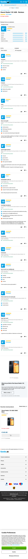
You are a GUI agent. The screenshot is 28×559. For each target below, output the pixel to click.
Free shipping (15, 377)
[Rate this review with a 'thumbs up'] (21, 74)
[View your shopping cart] (26, 1)
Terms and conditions (10, 499)
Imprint (15, 498)
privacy (8, 544)
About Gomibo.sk (6, 498)
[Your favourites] (23, 1)
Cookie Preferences (21, 498)
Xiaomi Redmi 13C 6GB (5, 10)
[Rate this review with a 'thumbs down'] (25, 74)
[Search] (26, 5)
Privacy (12, 498)
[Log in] (21, 1)
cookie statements (16, 544)
